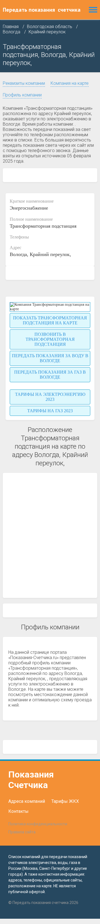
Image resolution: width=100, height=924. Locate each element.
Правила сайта (22, 832)
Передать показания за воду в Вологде (50, 358)
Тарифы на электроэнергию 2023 (50, 397)
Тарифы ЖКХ (65, 801)
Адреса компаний (26, 801)
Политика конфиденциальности (37, 824)
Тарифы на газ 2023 (50, 410)
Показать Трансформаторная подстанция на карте (50, 320)
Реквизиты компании (24, 83)
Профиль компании (22, 95)
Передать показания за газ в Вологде (50, 374)
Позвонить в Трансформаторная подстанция (50, 339)
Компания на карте (70, 83)
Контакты (18, 811)
